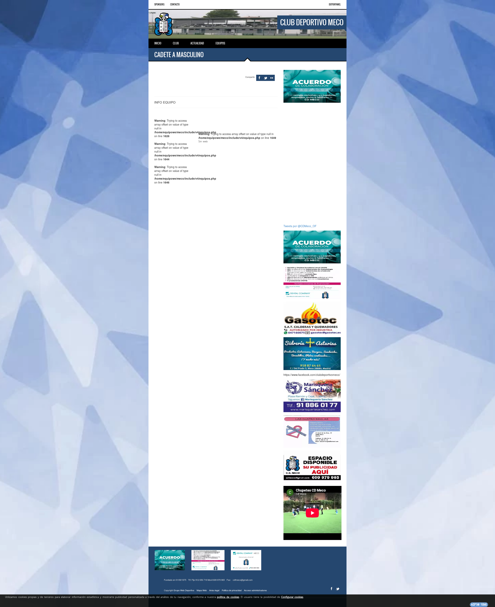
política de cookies (228, 597)
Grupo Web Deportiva (184, 590)
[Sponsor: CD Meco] (312, 466)
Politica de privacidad (232, 590)
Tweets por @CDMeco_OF (300, 226)
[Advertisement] (312, 163)
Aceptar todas (479, 605)
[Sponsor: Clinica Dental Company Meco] (312, 282)
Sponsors (159, 4)
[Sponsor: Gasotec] (312, 318)
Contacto (175, 4)
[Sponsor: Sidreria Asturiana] (312, 353)
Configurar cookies (292, 597)
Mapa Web (202, 590)
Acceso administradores (255, 590)
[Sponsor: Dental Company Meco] (312, 86)
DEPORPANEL (335, 4)
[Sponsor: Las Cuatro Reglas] (312, 431)
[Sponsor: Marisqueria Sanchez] (312, 395)
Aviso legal (214, 590)
